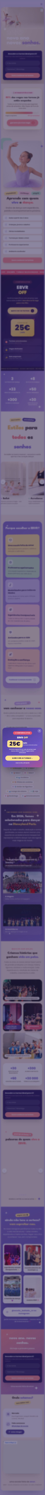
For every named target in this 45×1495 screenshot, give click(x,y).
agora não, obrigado (23, 763)
